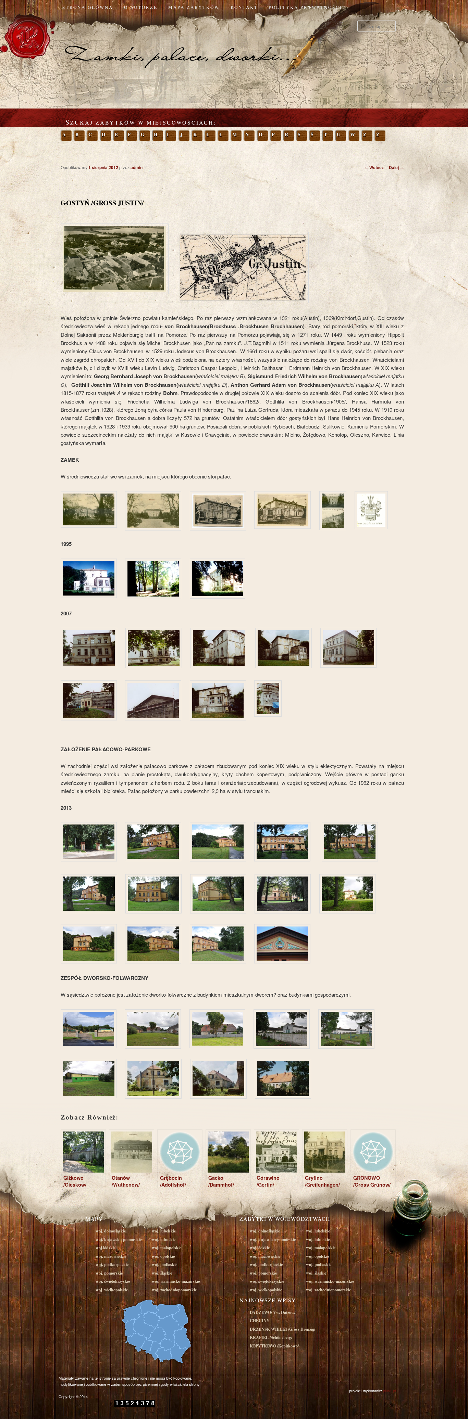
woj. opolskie (163, 1256)
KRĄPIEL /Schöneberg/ (271, 1337)
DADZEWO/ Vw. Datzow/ (272, 1312)
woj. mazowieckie (111, 1256)
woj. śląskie (162, 1273)
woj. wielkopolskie (112, 1290)
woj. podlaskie (164, 1264)
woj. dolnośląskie (111, 1231)
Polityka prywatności (305, 7)
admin (137, 167)
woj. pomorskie (109, 1273)
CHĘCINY (260, 1321)
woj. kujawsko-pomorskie (118, 1239)
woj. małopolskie (166, 1248)
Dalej (396, 167)
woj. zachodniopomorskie (174, 1290)
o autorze (141, 7)
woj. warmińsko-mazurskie (176, 1281)
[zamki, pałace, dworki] (234, 42)
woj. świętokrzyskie (113, 1281)
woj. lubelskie (164, 1231)
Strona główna (87, 7)
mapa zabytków (194, 7)
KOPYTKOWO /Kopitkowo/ (274, 1346)
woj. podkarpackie (112, 1264)
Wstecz (374, 167)
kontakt (244, 7)
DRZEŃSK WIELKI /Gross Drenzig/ (282, 1329)
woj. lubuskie (163, 1239)
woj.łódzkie (105, 1248)
